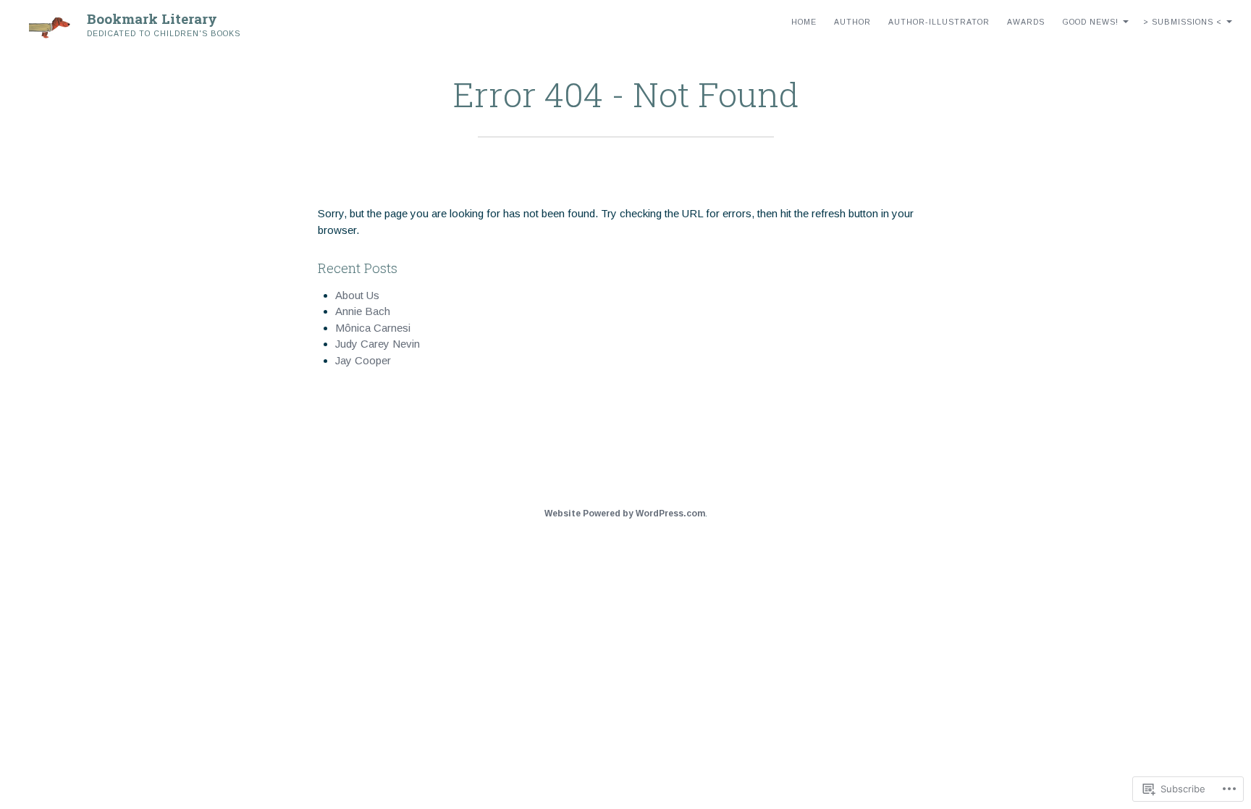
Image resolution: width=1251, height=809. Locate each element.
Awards (1026, 21)
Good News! (1090, 21)
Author (852, 21)
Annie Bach (362, 311)
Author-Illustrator (939, 21)
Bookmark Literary (152, 18)
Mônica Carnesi (372, 328)
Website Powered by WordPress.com (624, 513)
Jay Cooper (363, 360)
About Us (357, 295)
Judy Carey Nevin (377, 344)
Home (804, 21)
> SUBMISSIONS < (1182, 21)
